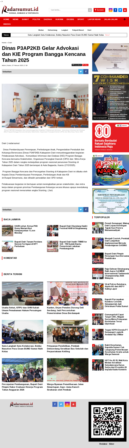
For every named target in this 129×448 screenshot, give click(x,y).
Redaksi (103, 444)
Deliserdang (52, 30)
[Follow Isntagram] (67, 404)
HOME (6, 19)
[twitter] (120, 10)
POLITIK (36, 19)
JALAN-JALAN (110, 19)
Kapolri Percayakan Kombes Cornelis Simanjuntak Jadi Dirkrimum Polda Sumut (116, 302)
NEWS (15, 19)
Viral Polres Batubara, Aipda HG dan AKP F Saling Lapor (115, 286)
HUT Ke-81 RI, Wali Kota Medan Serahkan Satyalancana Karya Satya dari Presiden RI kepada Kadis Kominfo (116, 365)
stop (86, 65)
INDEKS (7, 24)
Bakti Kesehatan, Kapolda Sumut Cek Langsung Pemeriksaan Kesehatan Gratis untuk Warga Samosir (116, 349)
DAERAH (48, 19)
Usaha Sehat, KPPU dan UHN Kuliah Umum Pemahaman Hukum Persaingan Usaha (21, 310)
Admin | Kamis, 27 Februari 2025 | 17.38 (14, 65)
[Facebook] (85, 71)
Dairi (89, 30)
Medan (41, 30)
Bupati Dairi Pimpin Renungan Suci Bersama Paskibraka (117, 256)
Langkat (64, 30)
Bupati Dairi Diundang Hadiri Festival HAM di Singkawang (73, 227)
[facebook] (115, 10)
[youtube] (125, 10)
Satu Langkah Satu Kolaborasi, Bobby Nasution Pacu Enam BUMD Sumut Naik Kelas (22, 349)
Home (4, 43)
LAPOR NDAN (94, 19)
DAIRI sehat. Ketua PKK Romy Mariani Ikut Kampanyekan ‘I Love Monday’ (26, 229)
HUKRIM (59, 19)
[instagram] (110, 10)
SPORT (80, 19)
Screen (100, 10)
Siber (111, 444)
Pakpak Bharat (78, 30)
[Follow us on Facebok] (54, 404)
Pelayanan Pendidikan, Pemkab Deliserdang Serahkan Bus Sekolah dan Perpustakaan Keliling (67, 349)
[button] (124, 18)
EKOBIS (70, 19)
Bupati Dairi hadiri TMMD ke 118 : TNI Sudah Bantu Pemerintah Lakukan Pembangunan (73, 245)
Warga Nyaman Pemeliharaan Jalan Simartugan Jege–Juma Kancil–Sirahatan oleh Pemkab (65, 387)
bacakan (77, 65)
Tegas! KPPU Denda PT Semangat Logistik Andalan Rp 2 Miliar (116, 332)
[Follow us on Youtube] (73, 404)
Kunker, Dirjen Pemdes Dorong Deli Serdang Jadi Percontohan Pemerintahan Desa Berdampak (65, 310)
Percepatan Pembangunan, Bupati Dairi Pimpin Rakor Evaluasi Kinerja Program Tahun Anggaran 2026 (22, 387)
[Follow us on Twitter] (61, 404)
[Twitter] (80, 71)
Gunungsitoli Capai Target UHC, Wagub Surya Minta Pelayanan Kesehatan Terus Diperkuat (116, 319)
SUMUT (25, 19)
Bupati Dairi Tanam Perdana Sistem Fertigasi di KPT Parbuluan (28, 244)
